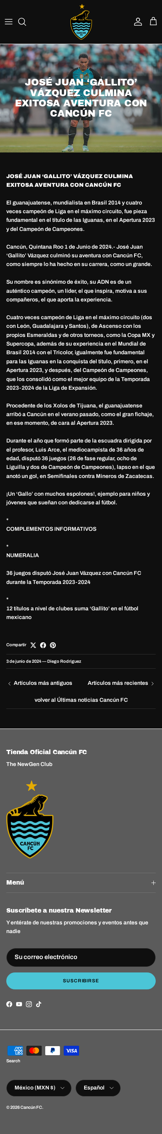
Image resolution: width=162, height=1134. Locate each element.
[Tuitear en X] (33, 645)
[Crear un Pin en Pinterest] (53, 645)
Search (13, 1060)
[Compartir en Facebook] (43, 645)
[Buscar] (26, 21)
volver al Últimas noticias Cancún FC (81, 700)
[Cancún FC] (81, 22)
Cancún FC (31, 1107)
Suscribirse (81, 980)
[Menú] (8, 21)
